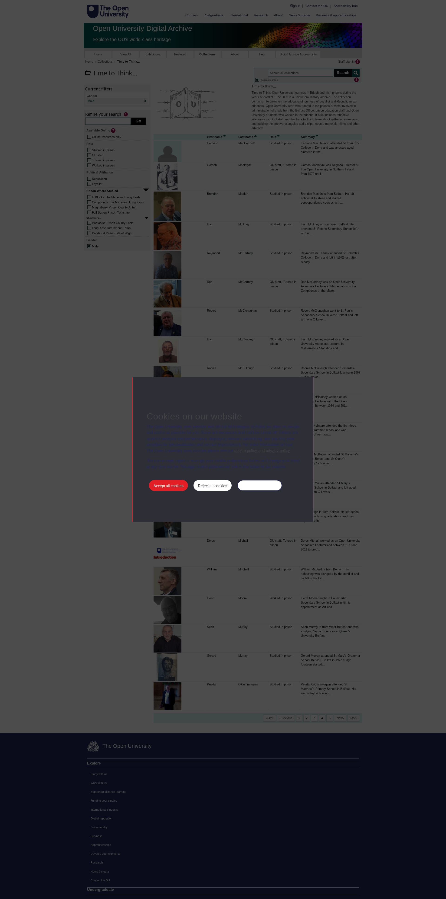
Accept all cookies (169, 486)
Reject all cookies (212, 486)
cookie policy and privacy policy (262, 450)
